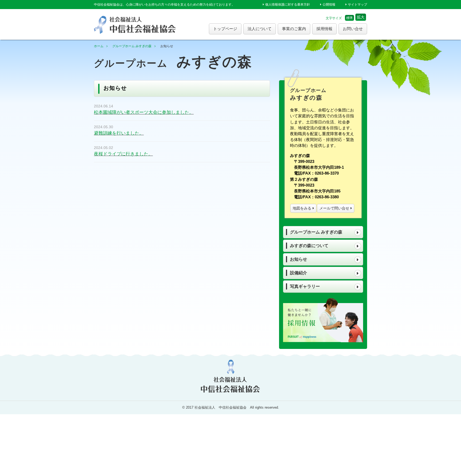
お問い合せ (353, 28)
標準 (349, 18)
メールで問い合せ (334, 208)
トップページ (225, 28)
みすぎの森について (309, 245)
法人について (260, 28)
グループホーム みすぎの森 (132, 46)
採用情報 (324, 28)
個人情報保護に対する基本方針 (287, 4)
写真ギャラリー (305, 286)
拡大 (360, 17)
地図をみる (302, 208)
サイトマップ (357, 4)
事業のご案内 (294, 28)
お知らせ (298, 259)
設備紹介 (298, 273)
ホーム (99, 46)
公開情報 (329, 4)
